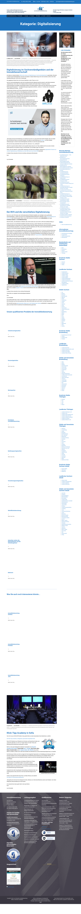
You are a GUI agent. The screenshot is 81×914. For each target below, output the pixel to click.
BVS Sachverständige (51, 203)
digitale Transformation (29, 61)
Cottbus (63, 336)
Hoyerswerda (64, 307)
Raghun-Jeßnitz (64, 520)
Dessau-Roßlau (64, 468)
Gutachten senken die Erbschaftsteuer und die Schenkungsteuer (14, 542)
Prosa (51, 206)
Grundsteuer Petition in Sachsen (66, 214)
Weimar (63, 404)
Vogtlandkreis (64, 284)
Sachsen (41, 60)
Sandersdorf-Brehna (65, 521)
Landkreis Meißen (65, 277)
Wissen (39, 15)
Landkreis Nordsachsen (66, 279)
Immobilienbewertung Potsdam (13, 644)
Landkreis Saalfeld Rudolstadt (67, 417)
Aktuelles (20, 15)
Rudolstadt (64, 450)
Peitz (62, 382)
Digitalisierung (32, 58)
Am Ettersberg (64, 429)
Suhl (62, 403)
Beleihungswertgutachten (15, 451)
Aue (62, 292)
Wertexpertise (11, 390)
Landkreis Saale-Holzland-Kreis (67, 414)
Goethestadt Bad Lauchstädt (67, 500)
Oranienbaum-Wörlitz (65, 517)
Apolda (63, 431)
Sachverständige (47, 60)
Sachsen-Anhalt (64, 251)
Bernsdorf (63, 294)
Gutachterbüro (22, 64)
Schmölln (63, 454)
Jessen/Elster (64, 504)
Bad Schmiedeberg (65, 495)
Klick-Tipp (48, 727)
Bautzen (63, 293)
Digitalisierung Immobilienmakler (19, 60)
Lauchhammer (64, 376)
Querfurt (63, 519)
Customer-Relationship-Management (17, 61)
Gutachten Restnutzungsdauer (65, 215)
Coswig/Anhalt (64, 499)
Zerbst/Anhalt (64, 533)
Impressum (44, 826)
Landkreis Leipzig (65, 275)
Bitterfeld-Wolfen (65, 496)
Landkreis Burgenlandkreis (66, 507)
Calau (63, 361)
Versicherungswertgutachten (15, 480)
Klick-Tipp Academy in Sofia (20, 733)
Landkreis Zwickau (65, 283)
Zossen (63, 390)
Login (40, 902)
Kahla (63, 442)
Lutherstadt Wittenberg (66, 511)
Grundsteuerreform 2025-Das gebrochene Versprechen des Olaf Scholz (66, 191)
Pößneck (63, 449)
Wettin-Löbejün (64, 529)
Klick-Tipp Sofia (14, 728)
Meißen (63, 313)
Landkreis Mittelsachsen (66, 278)
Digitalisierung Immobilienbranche (32, 205)
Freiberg (63, 301)
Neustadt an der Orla (65, 448)
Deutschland (45, 58)
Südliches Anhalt (65, 525)
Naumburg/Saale (65, 516)
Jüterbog (63, 372)
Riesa (63, 322)
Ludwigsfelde (64, 381)
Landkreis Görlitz (65, 274)
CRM (53, 60)
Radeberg (63, 319)
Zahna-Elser (64, 530)
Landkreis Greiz (64, 413)
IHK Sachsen (34, 206)
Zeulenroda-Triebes (65, 459)
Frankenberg (64, 300)
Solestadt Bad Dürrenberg (66, 524)
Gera (62, 400)
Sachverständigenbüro (30, 65)
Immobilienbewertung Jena (13, 676)
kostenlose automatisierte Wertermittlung (29, 286)
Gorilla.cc (43, 140)
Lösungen (26, 15)
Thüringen (63, 253)
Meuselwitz (64, 445)
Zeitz (62, 532)
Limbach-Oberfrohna (65, 309)
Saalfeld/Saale (64, 452)
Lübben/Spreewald (65, 377)
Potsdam (63, 338)
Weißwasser (64, 323)
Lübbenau (63, 378)
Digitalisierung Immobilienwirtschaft (33, 60)
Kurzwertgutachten (13, 360)
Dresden (63, 263)
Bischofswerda (64, 296)
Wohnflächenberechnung (14, 510)
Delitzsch (63, 297)
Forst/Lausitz (64, 368)
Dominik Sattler (49, 62)
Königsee (63, 444)
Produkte (32, 15)
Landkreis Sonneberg (65, 418)
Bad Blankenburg (65, 433)
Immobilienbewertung (12, 15)
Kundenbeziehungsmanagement (13, 65)
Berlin (36, 58)
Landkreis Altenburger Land (67, 411)
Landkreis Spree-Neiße (66, 351)
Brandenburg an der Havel (66, 334)
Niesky (63, 314)
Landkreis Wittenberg (65, 484)
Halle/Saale (64, 470)
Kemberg (63, 506)
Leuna (63, 509)
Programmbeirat (38, 234)
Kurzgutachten (64, 234)
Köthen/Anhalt (64, 480)
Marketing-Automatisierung (34, 725)
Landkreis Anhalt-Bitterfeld (66, 481)
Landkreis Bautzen (65, 273)
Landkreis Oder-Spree (65, 350)
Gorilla (17, 64)
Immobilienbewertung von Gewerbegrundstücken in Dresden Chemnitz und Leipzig (66, 187)
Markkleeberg (64, 311)
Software (37, 65)
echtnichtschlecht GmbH (11, 64)
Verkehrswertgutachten (14, 330)
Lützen (63, 512)
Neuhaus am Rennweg (66, 446)
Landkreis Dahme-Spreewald (67, 374)
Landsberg (64, 508)
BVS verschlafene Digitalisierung (13, 205)
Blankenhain (64, 436)
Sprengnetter (9, 207)
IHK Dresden (29, 206)
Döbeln (63, 298)
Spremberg (64, 386)
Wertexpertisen (64, 237)
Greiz (62, 440)
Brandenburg (40, 58)
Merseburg (64, 513)
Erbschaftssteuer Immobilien (67, 233)
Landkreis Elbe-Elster (65, 347)
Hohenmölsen (64, 503)
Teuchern (63, 526)
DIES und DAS (40, 200)
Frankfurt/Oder (64, 337)
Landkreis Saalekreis (65, 482)
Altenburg (63, 428)
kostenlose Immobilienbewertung (43, 206)
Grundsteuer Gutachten (64, 217)
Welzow (63, 389)
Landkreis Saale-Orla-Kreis (66, 415)
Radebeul (63, 320)
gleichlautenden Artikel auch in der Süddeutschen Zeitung (29, 303)
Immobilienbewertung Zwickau (13, 613)
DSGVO (8, 727)
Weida (63, 458)
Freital (63, 302)
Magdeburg (64, 471)
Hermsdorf (64, 441)
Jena (62, 401)
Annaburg (63, 494)
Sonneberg (64, 455)
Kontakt (44, 15)
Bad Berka (63, 432)
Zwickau (63, 326)
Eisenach (63, 399)
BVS (32, 200)
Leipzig (63, 264)
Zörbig (63, 534)
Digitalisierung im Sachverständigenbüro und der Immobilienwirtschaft (30, 70)
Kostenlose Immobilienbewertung (13, 420)
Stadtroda (63, 457)
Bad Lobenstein (64, 435)
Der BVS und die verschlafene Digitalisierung (28, 212)
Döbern (63, 363)
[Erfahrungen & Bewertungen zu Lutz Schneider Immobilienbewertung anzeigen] (14, 876)
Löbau (63, 310)
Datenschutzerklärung (46, 828)
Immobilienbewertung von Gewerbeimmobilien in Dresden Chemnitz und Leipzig (65, 212)
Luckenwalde (64, 380)
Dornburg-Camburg (65, 437)
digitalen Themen (19, 287)
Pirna (63, 315)
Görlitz (63, 305)
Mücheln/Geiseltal (65, 515)
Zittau (63, 324)
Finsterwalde (64, 367)
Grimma (63, 306)
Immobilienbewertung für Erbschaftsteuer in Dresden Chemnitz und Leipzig (65, 205)
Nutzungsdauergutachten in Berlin (66, 167)
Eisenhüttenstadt (65, 365)
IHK (40, 202)
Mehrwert (10, 572)
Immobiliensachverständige (39, 64)
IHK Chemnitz (24, 206)
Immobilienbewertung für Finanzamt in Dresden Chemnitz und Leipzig (66, 183)
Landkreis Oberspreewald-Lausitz (68, 349)
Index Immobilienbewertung (67, 224)
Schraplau (63, 522)
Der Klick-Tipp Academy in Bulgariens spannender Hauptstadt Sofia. (21, 738)
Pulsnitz (63, 318)
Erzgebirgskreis (64, 271)
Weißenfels (64, 528)
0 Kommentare (25, 58)
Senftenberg (64, 385)
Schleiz (63, 453)
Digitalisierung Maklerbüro (26, 62)
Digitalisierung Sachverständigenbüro (38, 62)
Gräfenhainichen (65, 502)
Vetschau (63, 387)
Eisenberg (63, 439)
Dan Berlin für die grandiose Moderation (15, 777)
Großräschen (64, 369)
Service (49, 15)
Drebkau (63, 364)
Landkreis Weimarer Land (66, 419)
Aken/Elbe (63, 493)
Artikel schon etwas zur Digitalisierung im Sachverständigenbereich (33, 75)
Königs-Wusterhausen (66, 373)
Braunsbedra (64, 498)
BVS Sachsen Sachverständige (40, 203)
